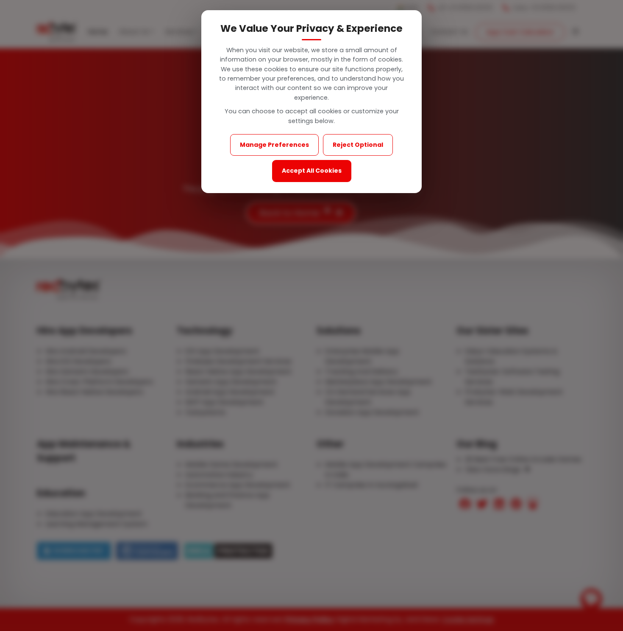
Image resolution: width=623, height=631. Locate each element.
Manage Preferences (274, 144)
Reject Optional (358, 144)
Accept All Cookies (312, 170)
